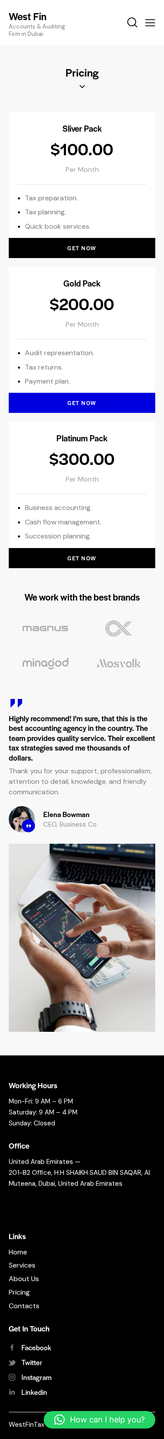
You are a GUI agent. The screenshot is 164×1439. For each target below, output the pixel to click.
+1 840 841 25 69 (40, 1213)
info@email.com (33, 1198)
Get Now (82, 248)
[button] (99, 1420)
